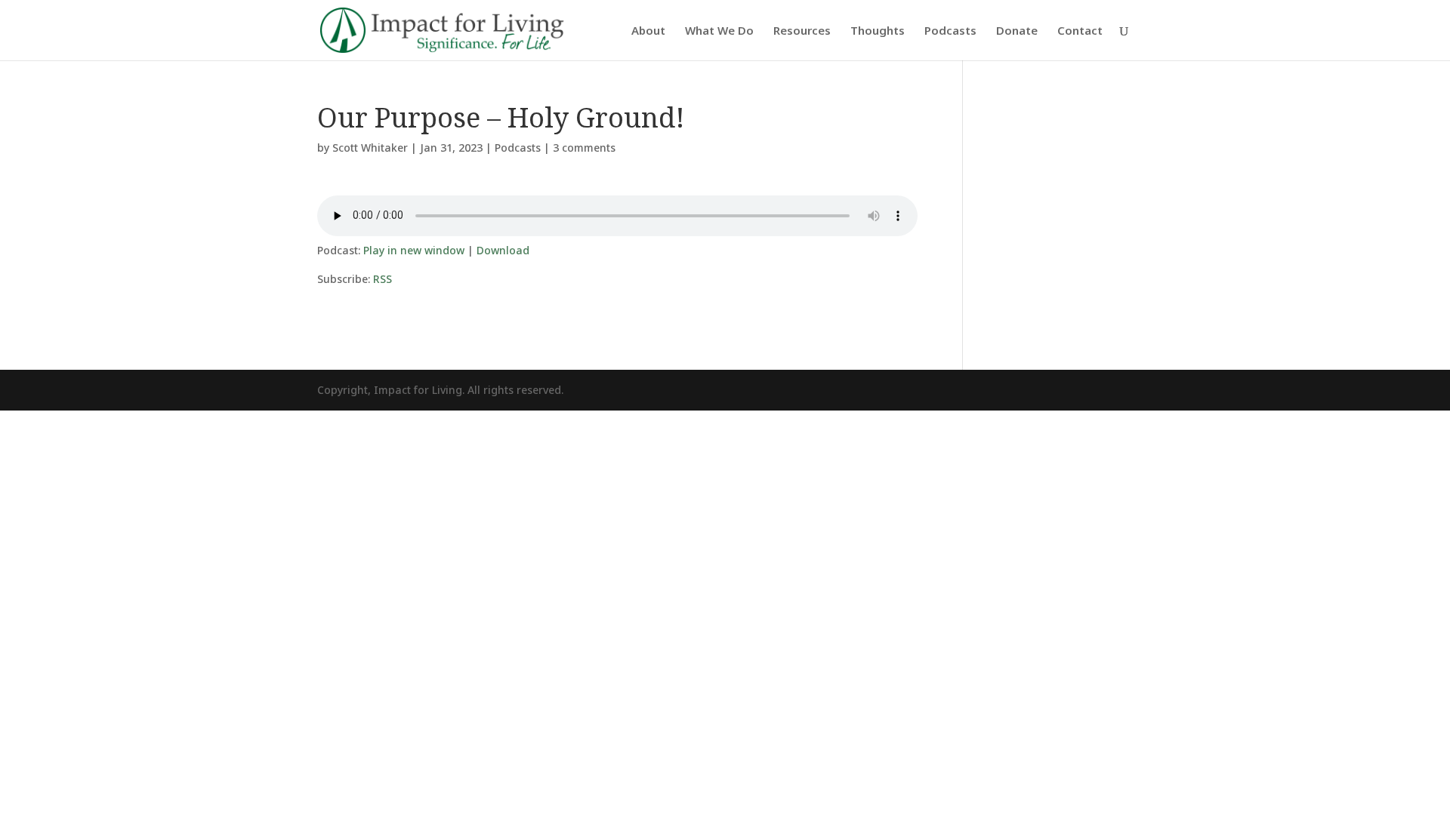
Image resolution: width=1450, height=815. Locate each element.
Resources (802, 31)
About (648, 31)
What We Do (719, 31)
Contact (1080, 31)
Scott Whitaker (370, 147)
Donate (1017, 31)
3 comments (584, 147)
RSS (382, 279)
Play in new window (413, 250)
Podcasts (950, 31)
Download (503, 250)
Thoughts (877, 31)
